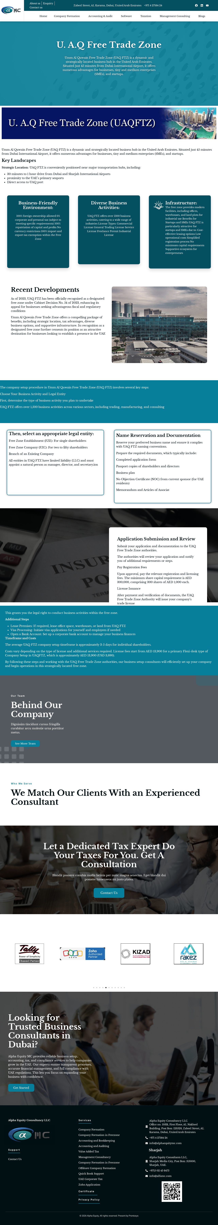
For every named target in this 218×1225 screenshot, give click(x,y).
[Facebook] (196, 5)
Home (43, 16)
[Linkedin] (202, 5)
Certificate (86, 1191)
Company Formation (67, 16)
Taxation (145, 16)
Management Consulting (175, 16)
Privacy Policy (89, 1199)
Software (126, 16)
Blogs (201, 16)
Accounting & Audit (100, 16)
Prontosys (133, 1215)
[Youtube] (207, 5)
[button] (93, 987)
